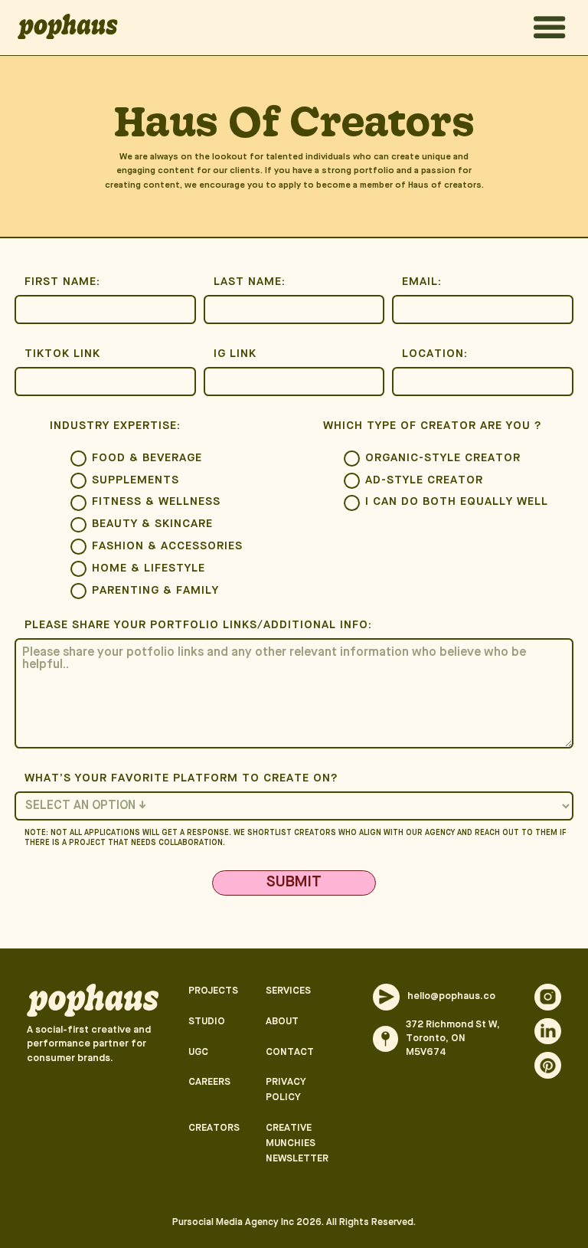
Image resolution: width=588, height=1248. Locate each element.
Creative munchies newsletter (297, 1143)
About (282, 1022)
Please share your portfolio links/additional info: (198, 625)
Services (288, 991)
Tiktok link (62, 354)
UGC (198, 1052)
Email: (422, 282)
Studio (206, 1022)
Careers (209, 1082)
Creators (214, 1128)
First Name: (62, 282)
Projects (213, 991)
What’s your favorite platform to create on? (181, 779)
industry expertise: (115, 426)
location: (435, 354)
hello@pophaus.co (451, 996)
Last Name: (250, 282)
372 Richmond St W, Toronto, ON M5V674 (453, 1038)
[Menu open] (549, 27)
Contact (290, 1052)
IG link (235, 354)
